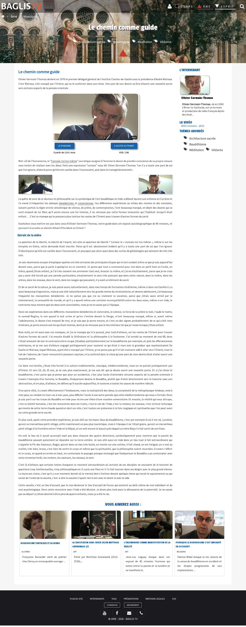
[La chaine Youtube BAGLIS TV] (104, 612)
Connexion (170, 6)
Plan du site (76, 598)
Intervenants (97, 598)
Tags (114, 598)
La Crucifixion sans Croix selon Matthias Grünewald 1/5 (95, 544)
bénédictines (67, 203)
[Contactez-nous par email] (129, 612)
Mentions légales (155, 598)
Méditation (145, 42)
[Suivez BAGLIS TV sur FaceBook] (116, 612)
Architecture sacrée (92, 42)
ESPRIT (227, 6)
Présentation (131, 598)
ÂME (207, 6)
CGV (174, 598)
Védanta (165, 42)
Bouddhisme (121, 42)
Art (74, 551)
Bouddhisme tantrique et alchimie (40, 543)
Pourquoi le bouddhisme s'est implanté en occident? (198, 544)
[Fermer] (130, 128)
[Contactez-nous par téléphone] (141, 612)
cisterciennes (85, 203)
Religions (181, 551)
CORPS (187, 6)
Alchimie (25, 551)
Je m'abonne (64, 145)
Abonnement (133, 605)
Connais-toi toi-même (64, 161)
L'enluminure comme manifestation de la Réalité (147, 544)
